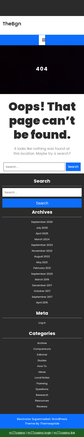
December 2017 (42, 285)
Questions (42, 389)
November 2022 (42, 251)
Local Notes (42, 377)
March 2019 (42, 279)
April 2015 (42, 302)
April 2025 (42, 233)
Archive (42, 343)
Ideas (42, 372)
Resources (42, 400)
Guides (42, 360)
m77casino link (64, 433)
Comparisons (42, 349)
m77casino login (39, 433)
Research (42, 395)
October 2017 (42, 291)
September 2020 (42, 274)
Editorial (42, 354)
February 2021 (42, 268)
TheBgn (12, 23)
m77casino (17, 433)
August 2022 (42, 256)
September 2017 (42, 297)
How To (42, 366)
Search (73, 167)
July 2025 (42, 228)
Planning (42, 383)
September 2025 (42, 222)
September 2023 (42, 245)
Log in (42, 323)
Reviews (42, 406)
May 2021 (42, 262)
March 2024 (42, 239)
